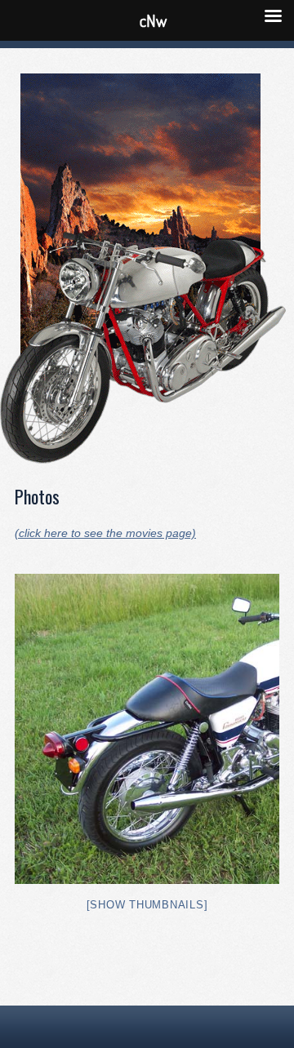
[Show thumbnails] (147, 905)
